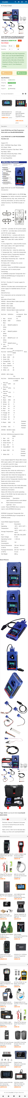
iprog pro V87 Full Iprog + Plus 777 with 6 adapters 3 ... (6, 896)
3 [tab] (9, 33)
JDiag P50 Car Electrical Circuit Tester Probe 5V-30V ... (6, 876)
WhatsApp (12, 88)
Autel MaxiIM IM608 (13, 813)
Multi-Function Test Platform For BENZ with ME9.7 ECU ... (6, 916)
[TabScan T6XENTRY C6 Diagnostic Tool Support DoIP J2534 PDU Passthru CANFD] (20, 906)
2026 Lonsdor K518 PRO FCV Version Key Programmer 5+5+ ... (6, 1084)
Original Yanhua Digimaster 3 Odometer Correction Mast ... (20, 1064)
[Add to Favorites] (17, 46)
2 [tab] (7, 33)
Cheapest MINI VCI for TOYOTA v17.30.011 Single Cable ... (20, 1004)
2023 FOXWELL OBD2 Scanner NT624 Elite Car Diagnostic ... (6, 1024)
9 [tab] (22, 33)
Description (4, 126)
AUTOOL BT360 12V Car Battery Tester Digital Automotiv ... (20, 983)
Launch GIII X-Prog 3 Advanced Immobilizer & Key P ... (6, 956)
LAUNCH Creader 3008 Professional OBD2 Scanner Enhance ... (20, 856)
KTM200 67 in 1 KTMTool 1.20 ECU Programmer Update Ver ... (20, 956)
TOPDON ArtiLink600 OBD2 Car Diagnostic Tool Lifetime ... (6, 983)
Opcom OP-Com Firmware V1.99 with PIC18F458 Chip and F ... (6, 1044)
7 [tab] (18, 33)
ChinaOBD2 (11, 1092)
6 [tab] (16, 33)
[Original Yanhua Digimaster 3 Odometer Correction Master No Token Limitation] (20, 1054)
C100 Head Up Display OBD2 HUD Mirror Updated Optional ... (5, 1064)
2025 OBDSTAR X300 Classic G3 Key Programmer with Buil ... (20, 896)
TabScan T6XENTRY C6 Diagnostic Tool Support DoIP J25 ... (20, 916)
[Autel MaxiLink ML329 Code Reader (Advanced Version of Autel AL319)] (6, 994)
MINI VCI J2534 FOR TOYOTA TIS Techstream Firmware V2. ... (20, 876)
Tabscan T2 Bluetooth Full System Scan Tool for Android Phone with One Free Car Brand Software (13, 824)
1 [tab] (4, 33)
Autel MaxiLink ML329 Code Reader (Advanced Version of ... (6, 1004)
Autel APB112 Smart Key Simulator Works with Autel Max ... (20, 1044)
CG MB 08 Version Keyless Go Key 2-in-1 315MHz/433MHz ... (6, 936)
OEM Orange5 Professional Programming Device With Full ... (20, 936)
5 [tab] (13, 33)
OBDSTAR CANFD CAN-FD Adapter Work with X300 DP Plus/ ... (6, 856)
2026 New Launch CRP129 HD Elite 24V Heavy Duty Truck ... (19, 1084)
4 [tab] (11, 33)
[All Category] (15, 2)
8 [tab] (20, 33)
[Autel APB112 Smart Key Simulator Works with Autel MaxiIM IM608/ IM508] (20, 1034)
